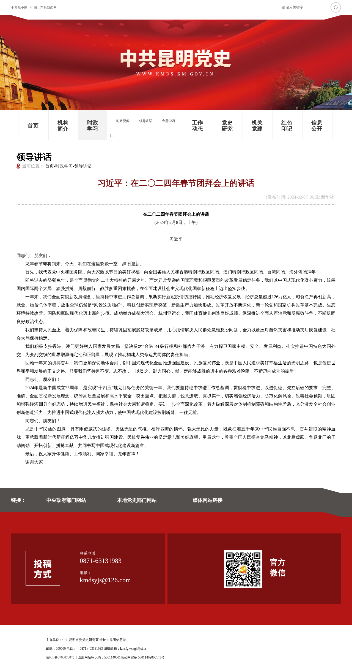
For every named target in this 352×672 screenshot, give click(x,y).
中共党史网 (19, 8)
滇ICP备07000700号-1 (61, 657)
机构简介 (62, 126)
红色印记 (286, 126)
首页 (33, 126)
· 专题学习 (167, 121)
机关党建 (257, 126)
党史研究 (227, 126)
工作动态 (197, 126)
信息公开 (316, 126)
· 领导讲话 (144, 121)
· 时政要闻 (122, 121)
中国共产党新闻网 (43, 8)
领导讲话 (83, 166)
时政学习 (92, 126)
